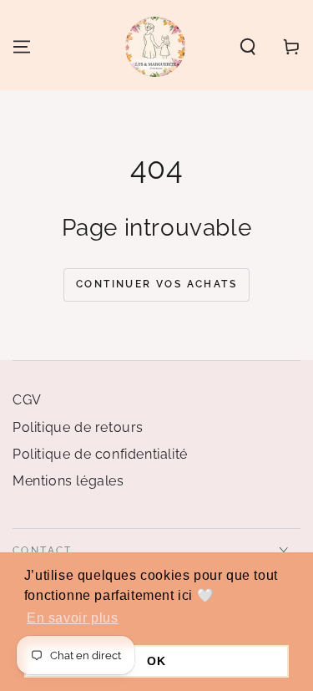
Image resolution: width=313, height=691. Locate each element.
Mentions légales (68, 481)
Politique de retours (78, 427)
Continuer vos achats (156, 284)
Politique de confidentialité (100, 454)
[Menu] (21, 47)
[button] (248, 47)
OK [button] (156, 661)
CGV (27, 400)
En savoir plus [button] (72, 618)
